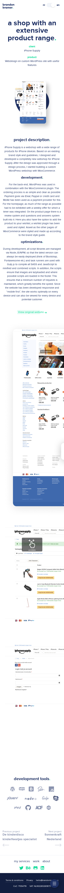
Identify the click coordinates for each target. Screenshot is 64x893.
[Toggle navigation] (54, 883)
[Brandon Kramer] (9, 5)
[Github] (36, 867)
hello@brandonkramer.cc (47, 880)
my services (22, 861)
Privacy (29, 880)
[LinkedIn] (42, 867)
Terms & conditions (14, 880)
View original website (31, 312)
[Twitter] (21, 867)
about (46, 861)
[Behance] (28, 867)
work (36, 861)
